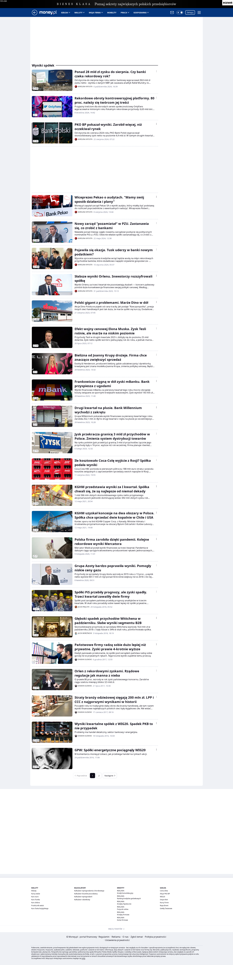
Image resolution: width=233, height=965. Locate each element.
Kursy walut (35, 894)
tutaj (83, 958)
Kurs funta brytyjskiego (39, 908)
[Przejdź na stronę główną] (34, 14)
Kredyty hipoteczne (124, 904)
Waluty (78, 12)
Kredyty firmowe (123, 915)
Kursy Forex (164, 902)
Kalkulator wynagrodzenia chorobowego (89, 891)
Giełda (64, 12)
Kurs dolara (35, 902)
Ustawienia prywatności (117, 940)
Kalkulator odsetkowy (82, 899)
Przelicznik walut (37, 905)
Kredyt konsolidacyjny (125, 893)
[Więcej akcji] (156, 71)
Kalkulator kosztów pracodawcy (86, 894)
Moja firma (95, 12)
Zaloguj (190, 12)
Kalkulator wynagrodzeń (83, 896)
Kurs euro (35, 896)
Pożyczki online (122, 909)
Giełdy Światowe (166, 908)
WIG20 (162, 896)
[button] (179, 12)
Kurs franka (35, 899)
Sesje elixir (164, 899)
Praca (124, 12)
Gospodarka (140, 12)
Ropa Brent (164, 905)
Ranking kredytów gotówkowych (129, 898)
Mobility (111, 12)
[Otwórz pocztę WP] (172, 12)
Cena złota (164, 891)
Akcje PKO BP (165, 894)
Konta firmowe (122, 920)
